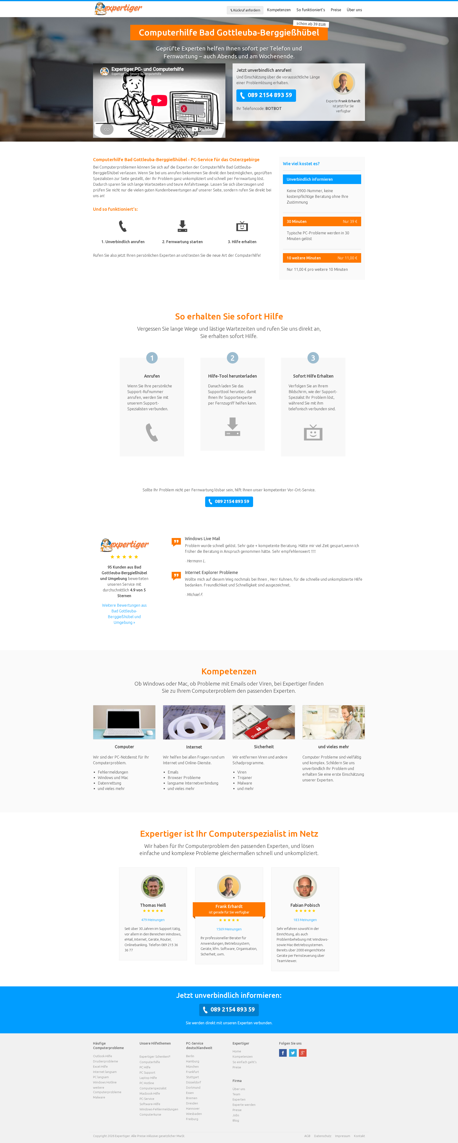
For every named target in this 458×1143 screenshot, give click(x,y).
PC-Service (147, 1098)
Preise (336, 10)
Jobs (236, 1115)
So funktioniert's (311, 10)
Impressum (342, 1136)
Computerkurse (150, 1114)
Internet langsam (105, 1071)
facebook (283, 1053)
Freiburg (192, 1119)
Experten (239, 1099)
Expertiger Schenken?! (155, 1056)
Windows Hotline (105, 1082)
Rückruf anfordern (246, 10)
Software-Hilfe (150, 1104)
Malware (99, 1097)
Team (236, 1094)
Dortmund (193, 1087)
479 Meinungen (153, 920)
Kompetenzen (279, 10)
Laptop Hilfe (148, 1077)
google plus (303, 1053)
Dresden (192, 1103)
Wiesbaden (194, 1113)
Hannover (193, 1108)
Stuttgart (192, 1077)
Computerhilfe (150, 1062)
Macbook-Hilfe (150, 1093)
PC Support (147, 1072)
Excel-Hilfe (100, 1066)
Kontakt (359, 1136)
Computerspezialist (153, 1088)
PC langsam (101, 1077)
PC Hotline (147, 1083)
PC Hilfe (145, 1067)
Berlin (190, 1056)
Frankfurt (192, 1071)
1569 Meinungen (229, 929)
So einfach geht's (244, 1062)
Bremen (191, 1098)
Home (237, 1051)
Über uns (354, 10)
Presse (237, 1110)
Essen (190, 1092)
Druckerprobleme (105, 1061)
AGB (307, 1136)
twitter (293, 1053)
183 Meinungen (305, 920)
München (192, 1066)
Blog (236, 1120)
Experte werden (244, 1104)
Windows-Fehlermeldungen (159, 1109)
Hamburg (192, 1061)
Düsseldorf (193, 1082)
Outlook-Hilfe (102, 1056)
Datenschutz (322, 1136)
